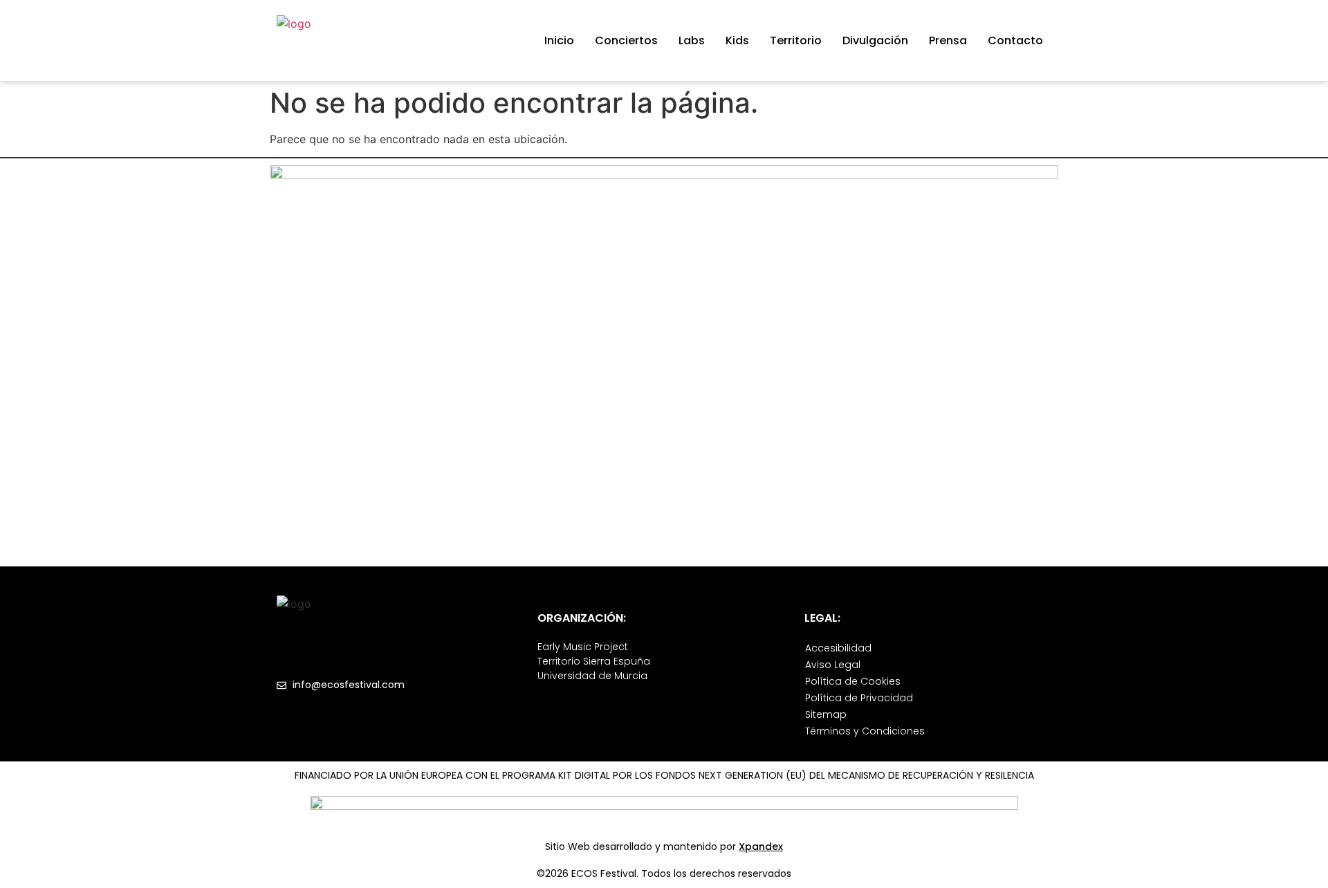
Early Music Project (582, 647)
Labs (692, 40)
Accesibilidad (838, 648)
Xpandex (761, 846)
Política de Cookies (853, 681)
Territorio (796, 40)
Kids (737, 40)
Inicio (559, 40)
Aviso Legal (832, 665)
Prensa (948, 40)
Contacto (1015, 40)
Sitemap (826, 714)
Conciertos (626, 40)
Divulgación (875, 40)
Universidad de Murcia (592, 676)
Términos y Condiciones (865, 731)
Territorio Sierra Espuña (593, 661)
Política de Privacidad (859, 698)
